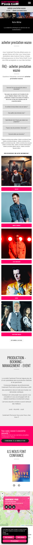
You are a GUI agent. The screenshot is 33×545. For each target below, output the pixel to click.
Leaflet (22, 525)
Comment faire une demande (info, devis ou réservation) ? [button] (16, 88)
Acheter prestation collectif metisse (11, 146)
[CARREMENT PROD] (10, 3)
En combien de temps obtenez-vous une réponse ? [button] (16, 107)
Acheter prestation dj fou (24, 141)
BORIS (16, 298)
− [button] (2, 496)
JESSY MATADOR (16, 262)
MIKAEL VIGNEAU (16, 225)
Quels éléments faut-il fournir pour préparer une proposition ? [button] (16, 121)
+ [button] (2, 493)
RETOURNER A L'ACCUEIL (16, 340)
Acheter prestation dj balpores (10, 141)
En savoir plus (5, 533)
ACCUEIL (8, 10)
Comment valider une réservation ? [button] (16, 134)
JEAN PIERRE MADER (16, 334)
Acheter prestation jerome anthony (9, 139)
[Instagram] (10, 507)
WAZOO (16, 189)
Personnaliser (14, 541)
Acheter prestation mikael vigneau (23, 144)
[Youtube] (13, 507)
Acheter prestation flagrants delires (21, 147)
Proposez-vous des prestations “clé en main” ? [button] (16, 128)
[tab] (16, 88)
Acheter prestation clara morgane (24, 143)
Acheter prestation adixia (8, 144)
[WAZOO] (16, 15)
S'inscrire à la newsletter (15, 441)
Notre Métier (16, 22)
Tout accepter (8, 537)
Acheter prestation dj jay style (8, 143)
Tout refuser (20, 537)
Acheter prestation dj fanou (24, 139)
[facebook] (6, 507)
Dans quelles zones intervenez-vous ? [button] (16, 113)
